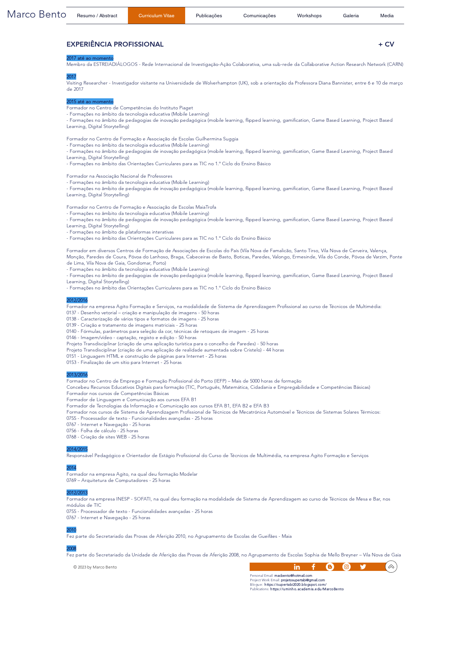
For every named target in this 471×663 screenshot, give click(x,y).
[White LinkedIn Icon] (297, 567)
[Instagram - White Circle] (346, 567)
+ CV (386, 44)
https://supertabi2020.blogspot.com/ (295, 584)
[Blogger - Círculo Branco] (330, 567)
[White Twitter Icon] (363, 567)
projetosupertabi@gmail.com (303, 580)
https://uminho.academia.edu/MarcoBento (307, 589)
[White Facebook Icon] (313, 567)
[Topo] (391, 567)
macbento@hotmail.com (293, 575)
